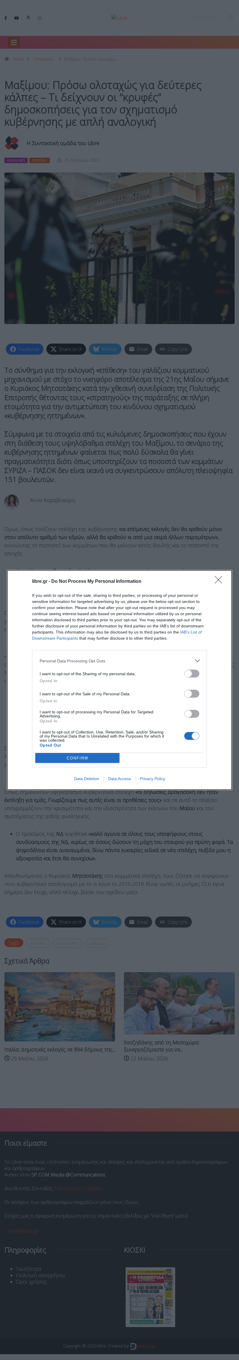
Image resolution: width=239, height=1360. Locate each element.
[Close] (220, 581)
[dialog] (119, 680)
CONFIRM (77, 758)
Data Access (119, 778)
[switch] (191, 674)
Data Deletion (86, 778)
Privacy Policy (152, 778)
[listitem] (119, 661)
